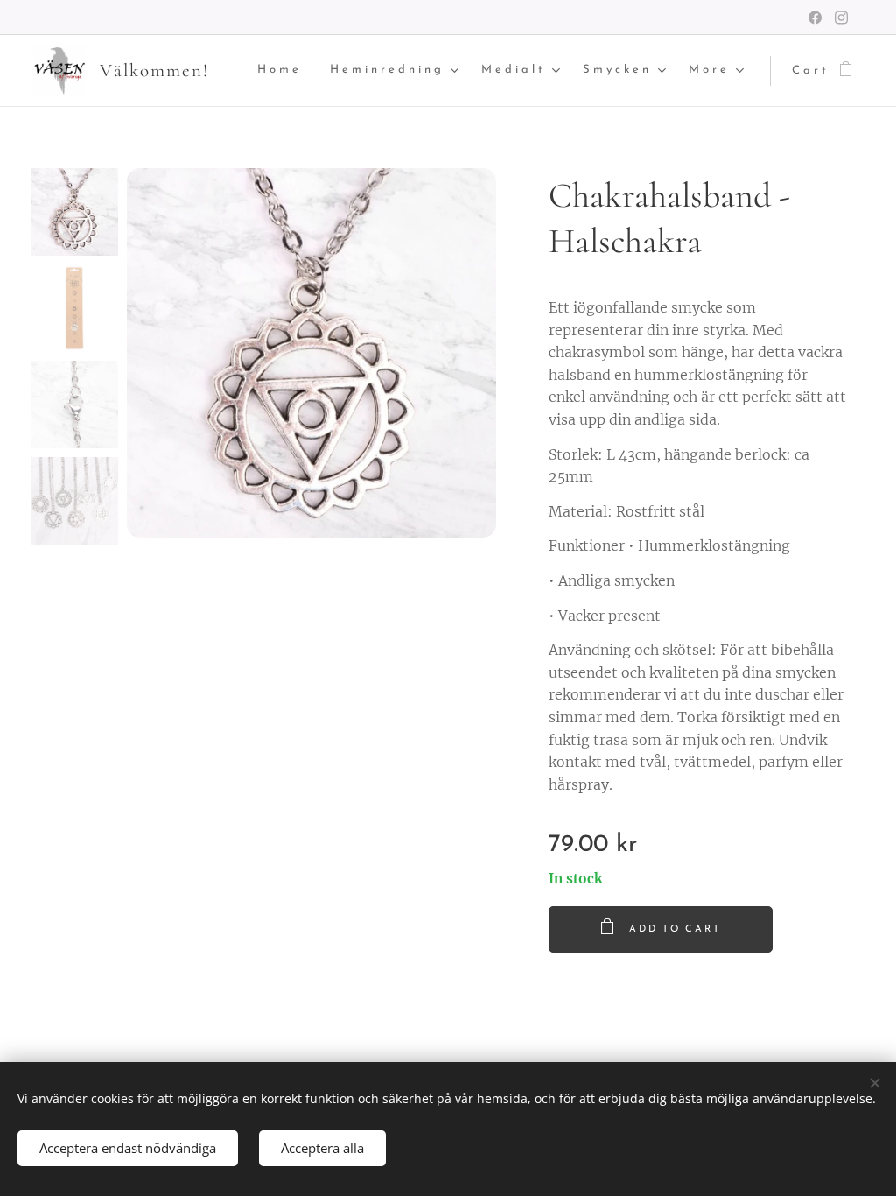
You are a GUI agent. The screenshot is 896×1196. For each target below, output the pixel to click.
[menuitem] (284, 70)
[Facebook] (815, 17)
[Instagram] (841, 17)
